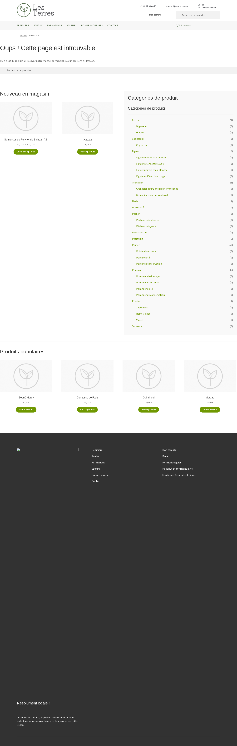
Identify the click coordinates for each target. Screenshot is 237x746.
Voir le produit (87, 151)
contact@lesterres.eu (177, 6)
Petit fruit (137, 238)
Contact (112, 25)
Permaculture (139, 232)
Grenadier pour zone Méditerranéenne (157, 188)
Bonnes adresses (92, 25)
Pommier (137, 270)
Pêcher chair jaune (146, 226)
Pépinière (22, 25)
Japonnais (142, 307)
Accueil (23, 35)
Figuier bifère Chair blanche (151, 157)
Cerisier (136, 120)
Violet (139, 320)
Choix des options (26, 151)
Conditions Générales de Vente (179, 475)
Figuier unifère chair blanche (152, 170)
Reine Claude (143, 313)
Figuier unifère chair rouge (150, 176)
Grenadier (137, 182)
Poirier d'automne (146, 251)
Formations (54, 25)
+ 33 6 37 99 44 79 (148, 6)
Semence (137, 326)
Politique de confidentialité (177, 468)
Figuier (136, 151)
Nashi (135, 201)
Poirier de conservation (149, 263)
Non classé (138, 207)
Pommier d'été (144, 288)
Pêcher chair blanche (147, 220)
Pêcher (136, 213)
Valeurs (72, 25)
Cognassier (138, 138)
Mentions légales (171, 462)
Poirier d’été (143, 257)
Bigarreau (141, 126)
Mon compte (155, 14)
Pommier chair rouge (148, 276)
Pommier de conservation (150, 294)
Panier (165, 456)
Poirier (136, 245)
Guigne (140, 132)
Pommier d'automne (147, 282)
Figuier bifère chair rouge (150, 163)
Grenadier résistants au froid (152, 195)
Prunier (136, 301)
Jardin (38, 25)
